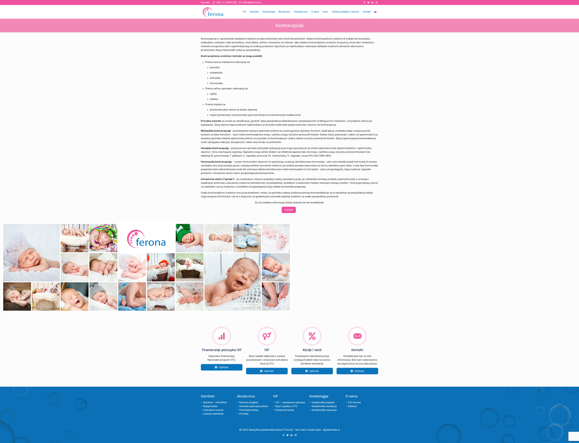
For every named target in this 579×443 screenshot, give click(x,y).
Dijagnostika (210, 406)
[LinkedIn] (372, 2)
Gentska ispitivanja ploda (253, 406)
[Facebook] (364, 2)
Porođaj (243, 413)
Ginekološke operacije (324, 409)
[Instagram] (376, 2)
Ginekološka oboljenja (324, 406)
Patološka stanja (248, 409)
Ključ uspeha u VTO (286, 406)
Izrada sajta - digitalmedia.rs (323, 429)
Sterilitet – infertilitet (215, 402)
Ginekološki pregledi (323, 402)
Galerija (352, 406)
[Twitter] (368, 2)
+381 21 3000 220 (226, 2)
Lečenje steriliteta (213, 413)
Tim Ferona (354, 402)
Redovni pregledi (248, 402)
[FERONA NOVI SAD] (213, 12)
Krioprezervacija (284, 409)
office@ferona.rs (251, 2)
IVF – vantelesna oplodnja (290, 402)
